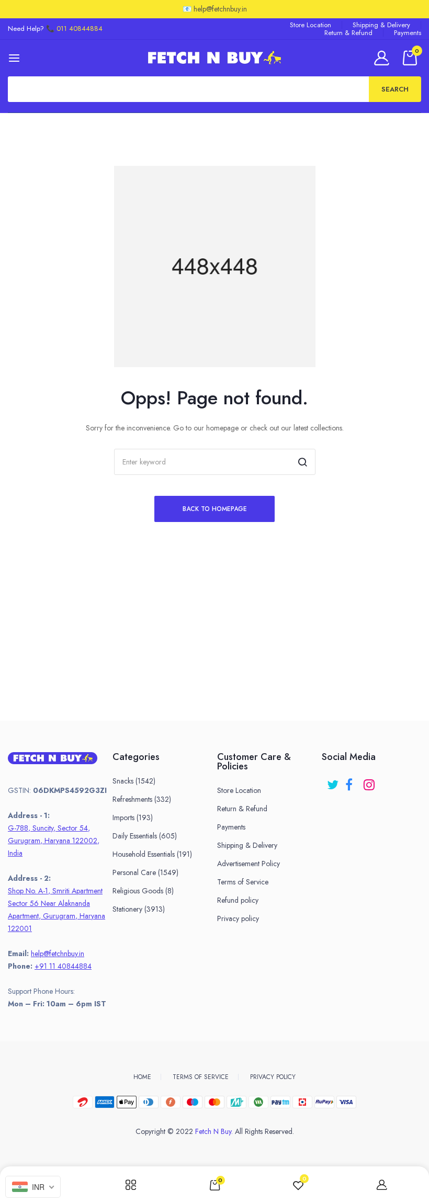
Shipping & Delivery (381, 25)
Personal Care (145, 872)
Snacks (133, 781)
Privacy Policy (273, 1077)
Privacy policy (238, 918)
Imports (132, 817)
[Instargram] (370, 781)
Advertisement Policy (248, 863)
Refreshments (141, 799)
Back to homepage (215, 509)
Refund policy (237, 900)
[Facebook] (351, 781)
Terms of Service (242, 882)
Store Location (310, 25)
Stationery (138, 909)
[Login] (383, 58)
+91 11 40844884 (63, 966)
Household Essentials (152, 854)
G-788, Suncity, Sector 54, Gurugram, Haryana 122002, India (53, 840)
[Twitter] (333, 781)
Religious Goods (143, 891)
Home (142, 1077)
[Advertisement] (214, 647)
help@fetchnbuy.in (57, 953)
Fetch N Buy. (214, 1131)
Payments (407, 33)
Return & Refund (348, 33)
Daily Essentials (144, 836)
